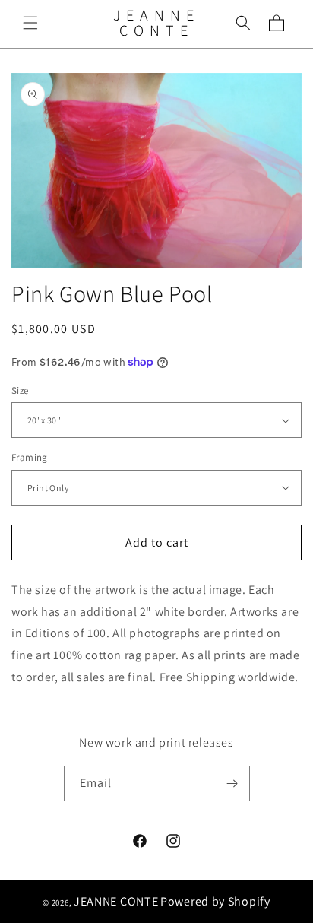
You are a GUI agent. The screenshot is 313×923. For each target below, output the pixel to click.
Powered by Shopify (215, 901)
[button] (30, 23)
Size (20, 390)
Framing (29, 457)
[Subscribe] (232, 783)
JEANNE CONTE (116, 901)
